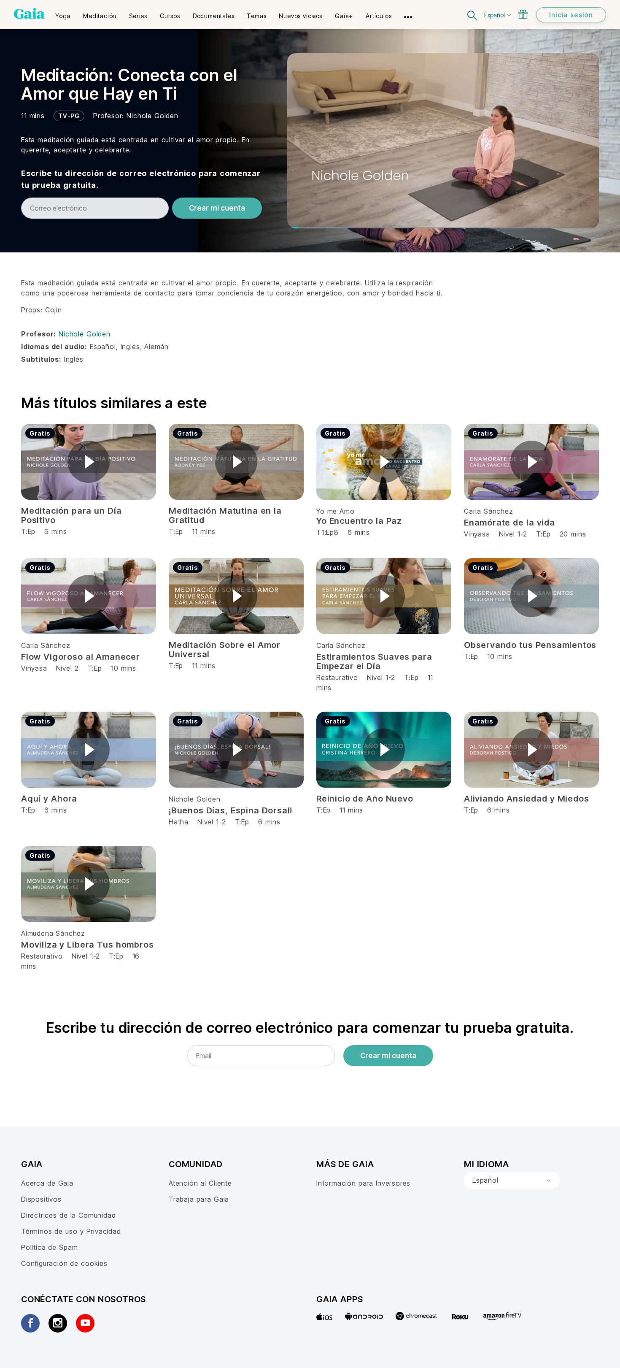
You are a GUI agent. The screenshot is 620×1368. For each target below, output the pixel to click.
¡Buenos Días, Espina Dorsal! (230, 810)
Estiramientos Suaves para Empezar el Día (374, 661)
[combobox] (512, 1180)
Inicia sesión (571, 15)
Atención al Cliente (200, 1183)
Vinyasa (478, 534)
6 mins (269, 822)
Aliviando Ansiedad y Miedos (526, 799)
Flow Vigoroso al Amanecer (80, 657)
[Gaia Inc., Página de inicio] (29, 13)
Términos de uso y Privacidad (71, 1231)
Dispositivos (41, 1199)
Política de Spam (49, 1247)
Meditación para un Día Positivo (71, 515)
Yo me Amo (335, 511)
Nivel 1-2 (513, 534)
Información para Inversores (363, 1183)
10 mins (123, 668)
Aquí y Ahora (49, 799)
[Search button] (473, 14)
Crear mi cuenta (217, 208)
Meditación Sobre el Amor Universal (224, 649)
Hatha (179, 822)
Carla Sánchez (488, 511)
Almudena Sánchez (53, 933)
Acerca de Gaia (47, 1183)
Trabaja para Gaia (199, 1199)
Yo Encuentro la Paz (359, 521)
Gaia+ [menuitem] (344, 15)
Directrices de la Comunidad (68, 1215)
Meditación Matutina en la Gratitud (225, 515)
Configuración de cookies (64, 1263)
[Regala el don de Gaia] (523, 14)
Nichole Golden (152, 115)
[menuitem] (62, 13)
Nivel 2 (67, 668)
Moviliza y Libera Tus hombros (87, 945)
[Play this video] (88, 462)
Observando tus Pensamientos (530, 645)
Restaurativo (337, 677)
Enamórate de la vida (509, 522)
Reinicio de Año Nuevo (364, 799)
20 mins (573, 534)
